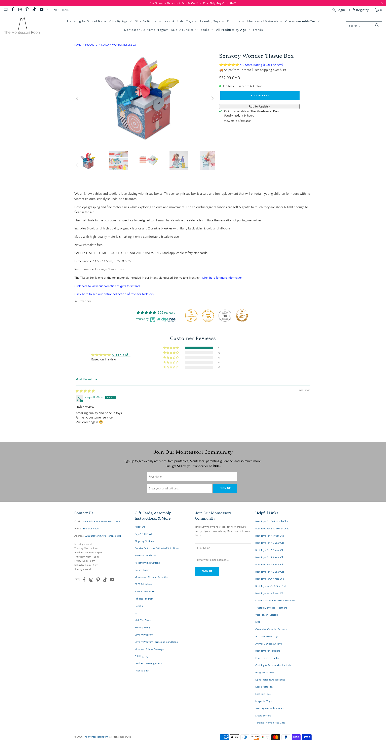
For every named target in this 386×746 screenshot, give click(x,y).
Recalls (139, 606)
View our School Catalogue (150, 649)
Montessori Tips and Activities (151, 577)
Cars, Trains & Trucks (267, 658)
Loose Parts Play (264, 686)
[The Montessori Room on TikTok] (34, 10)
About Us (140, 526)
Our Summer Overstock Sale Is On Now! (176, 3)
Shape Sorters (263, 715)
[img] (85, 391)
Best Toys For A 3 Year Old (269, 550)
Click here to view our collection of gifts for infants (107, 286)
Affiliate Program (144, 598)
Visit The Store (143, 620)
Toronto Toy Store (145, 591)
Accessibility (142, 670)
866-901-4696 (57, 10)
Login (341, 10)
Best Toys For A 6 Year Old (269, 571)
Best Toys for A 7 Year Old (269, 578)
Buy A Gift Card (143, 534)
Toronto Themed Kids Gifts (270, 722)
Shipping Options (144, 541)
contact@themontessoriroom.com (101, 521)
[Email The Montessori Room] (5, 10)
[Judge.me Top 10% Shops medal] (241, 315)
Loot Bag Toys (263, 694)
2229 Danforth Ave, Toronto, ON (103, 535)
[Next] (212, 98)
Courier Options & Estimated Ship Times (157, 548)
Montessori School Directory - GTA (275, 600)
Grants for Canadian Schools (271, 629)
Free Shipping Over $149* (219, 3)
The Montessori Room (95, 736)
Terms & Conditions (146, 555)
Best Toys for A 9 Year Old (269, 593)
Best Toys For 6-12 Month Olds (272, 528)
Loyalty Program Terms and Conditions (156, 642)
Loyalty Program (144, 634)
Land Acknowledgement (148, 663)
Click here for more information (222, 277)
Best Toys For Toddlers (267, 650)
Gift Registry (359, 10)
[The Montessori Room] (22, 26)
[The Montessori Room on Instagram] (19, 10)
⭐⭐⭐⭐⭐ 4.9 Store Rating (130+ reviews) (251, 65)
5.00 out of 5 (121, 355)
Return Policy (142, 570)
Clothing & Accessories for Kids (273, 665)
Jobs (137, 613)
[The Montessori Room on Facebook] (12, 10)
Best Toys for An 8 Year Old (270, 586)
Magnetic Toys (263, 701)
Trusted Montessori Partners (271, 607)
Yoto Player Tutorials (266, 614)
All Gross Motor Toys (267, 636)
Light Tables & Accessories (270, 679)
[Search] (377, 25)
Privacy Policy (143, 627)
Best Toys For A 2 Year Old (269, 542)
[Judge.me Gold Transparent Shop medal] (191, 315)
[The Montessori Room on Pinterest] (27, 10)
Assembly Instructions (147, 562)
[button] (120, 21)
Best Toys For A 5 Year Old (269, 564)
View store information (238, 121)
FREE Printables (143, 584)
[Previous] (77, 98)
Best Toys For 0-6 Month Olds (271, 521)
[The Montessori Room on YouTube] (41, 10)
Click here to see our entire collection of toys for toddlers (114, 294)
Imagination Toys (264, 672)
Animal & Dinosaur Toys (268, 643)
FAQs (258, 622)
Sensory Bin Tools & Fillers (270, 708)
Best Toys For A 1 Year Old (269, 535)
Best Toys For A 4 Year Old (269, 557)
